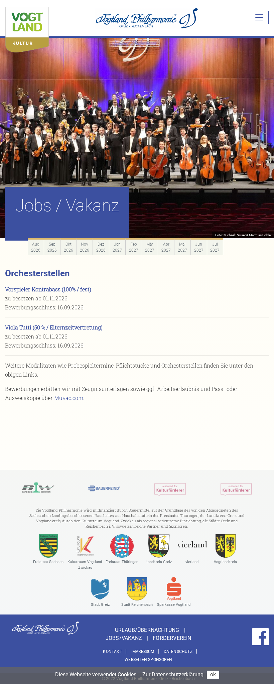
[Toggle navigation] (259, 17)
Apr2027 (166, 247)
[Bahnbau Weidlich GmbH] (38, 488)
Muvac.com (68, 397)
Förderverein (172, 638)
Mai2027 (182, 247)
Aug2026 (35, 247)
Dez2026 (101, 247)
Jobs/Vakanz (124, 638)
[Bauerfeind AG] (104, 488)
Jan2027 (117, 247)
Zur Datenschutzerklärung (172, 674)
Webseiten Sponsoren (148, 659)
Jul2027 (215, 247)
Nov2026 (84, 247)
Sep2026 (52, 247)
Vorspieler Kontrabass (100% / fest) (48, 289)
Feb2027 (133, 247)
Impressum (142, 651)
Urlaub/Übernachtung (148, 630)
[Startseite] (27, 28)
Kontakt (112, 651)
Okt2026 (68, 247)
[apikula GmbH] (170, 488)
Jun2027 (198, 247)
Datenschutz (178, 651)
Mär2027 (149, 247)
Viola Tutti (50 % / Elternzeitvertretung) (54, 327)
